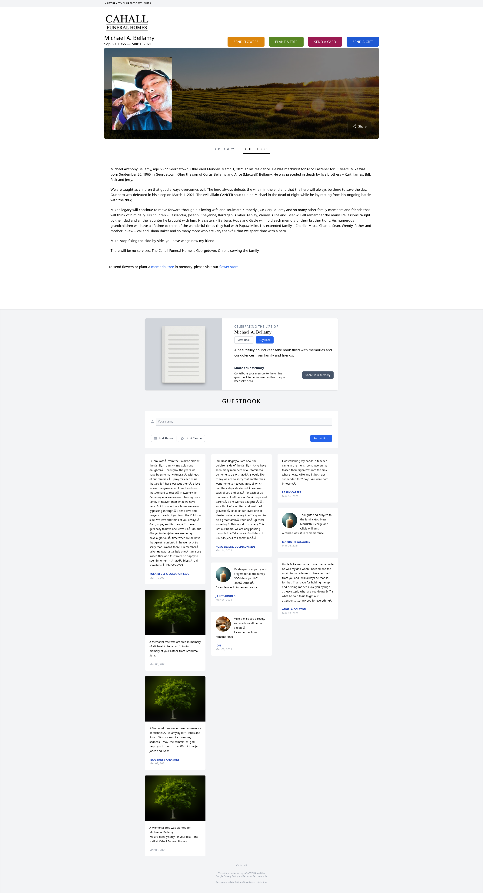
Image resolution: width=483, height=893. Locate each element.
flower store (228, 266)
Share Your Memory (317, 375)
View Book (244, 340)
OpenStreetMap (245, 882)
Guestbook (256, 149)
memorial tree (162, 266)
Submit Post (321, 438)
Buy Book (264, 340)
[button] (175, 612)
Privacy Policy (231, 876)
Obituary (224, 149)
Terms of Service (252, 876)
